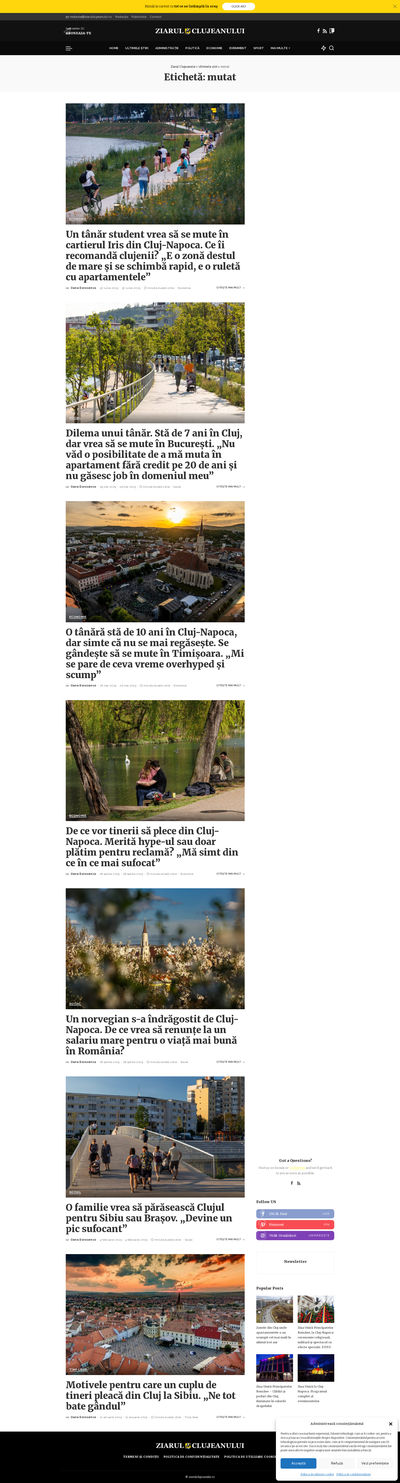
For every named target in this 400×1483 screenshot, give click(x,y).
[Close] (395, 6)
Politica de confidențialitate (353, 1474)
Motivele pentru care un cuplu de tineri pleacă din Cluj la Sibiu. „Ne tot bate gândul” (151, 1395)
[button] (390, 1424)
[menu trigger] (71, 48)
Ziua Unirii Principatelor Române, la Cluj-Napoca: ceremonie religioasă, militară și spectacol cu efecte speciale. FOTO (316, 1337)
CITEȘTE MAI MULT (228, 287)
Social (75, 418)
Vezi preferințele (375, 1463)
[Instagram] (295, 1235)
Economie (78, 219)
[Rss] (324, 31)
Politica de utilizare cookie (317, 1474)
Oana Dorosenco (83, 288)
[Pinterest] (295, 1224)
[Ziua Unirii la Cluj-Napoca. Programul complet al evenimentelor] (316, 1368)
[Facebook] (318, 31)
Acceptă (298, 1463)
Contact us (297, 1168)
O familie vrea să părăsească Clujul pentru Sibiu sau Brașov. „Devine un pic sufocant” (149, 1218)
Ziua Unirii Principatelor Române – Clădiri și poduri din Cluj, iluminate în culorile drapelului (274, 1396)
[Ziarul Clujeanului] (200, 31)
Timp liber (78, 1369)
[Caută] (331, 48)
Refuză (337, 1463)
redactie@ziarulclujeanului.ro (91, 17)
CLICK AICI (238, 6)
